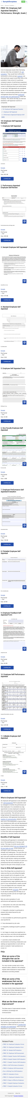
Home (2, 5)
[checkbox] (1, 1)
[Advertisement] (14, 29)
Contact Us (11, 1093)
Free (23, 1)
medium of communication (8, 819)
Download (7, 178)
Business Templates (9, 5)
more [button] (3, 117)
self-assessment (8, 803)
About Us (17, 1093)
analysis (20, 76)
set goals (15, 889)
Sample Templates (18, 1096)
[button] (26, 1)
